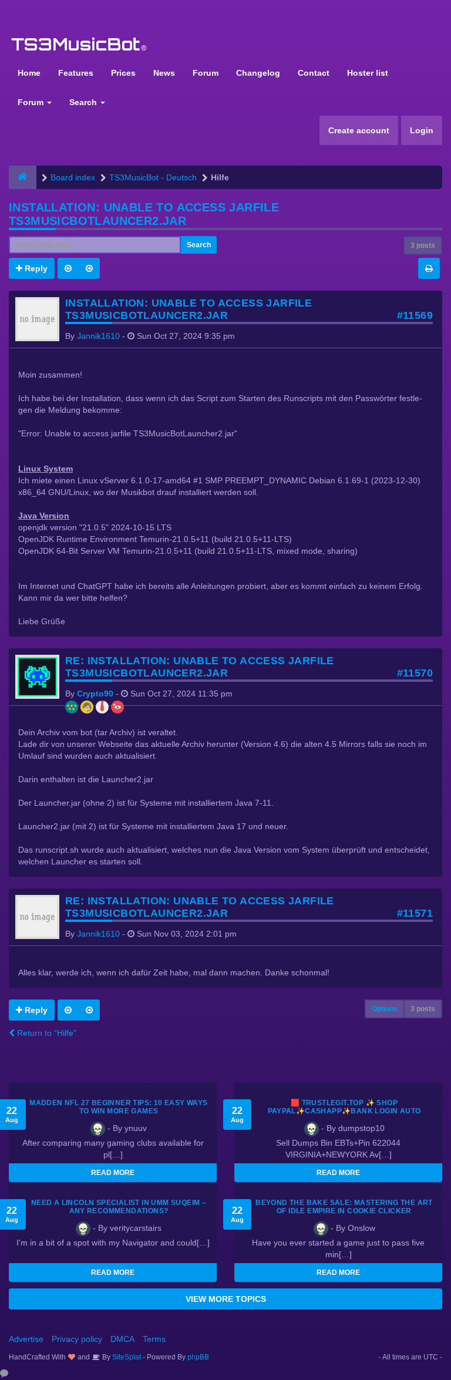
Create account (358, 130)
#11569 (415, 315)
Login (421, 130)
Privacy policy (77, 1339)
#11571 (415, 913)
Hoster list (367, 73)
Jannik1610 (98, 336)
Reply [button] (35, 268)
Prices (123, 73)
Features (75, 73)
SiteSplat (125, 1357)
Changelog (258, 73)
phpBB (198, 1357)
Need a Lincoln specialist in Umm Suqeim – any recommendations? (118, 1207)
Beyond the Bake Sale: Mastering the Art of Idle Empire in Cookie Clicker (344, 1207)
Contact (313, 73)
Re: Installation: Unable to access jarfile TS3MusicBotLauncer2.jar (199, 667)
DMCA (122, 1339)
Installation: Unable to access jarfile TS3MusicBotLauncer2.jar (144, 214)
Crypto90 (95, 693)
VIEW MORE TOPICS (226, 1299)
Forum (205, 73)
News (164, 73)
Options (385, 1009)
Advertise (26, 1339)
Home (29, 73)
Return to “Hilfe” (45, 1033)
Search (84, 102)
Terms (154, 1339)
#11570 (415, 673)
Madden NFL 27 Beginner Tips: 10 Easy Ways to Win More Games (118, 1107)
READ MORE (112, 1173)
